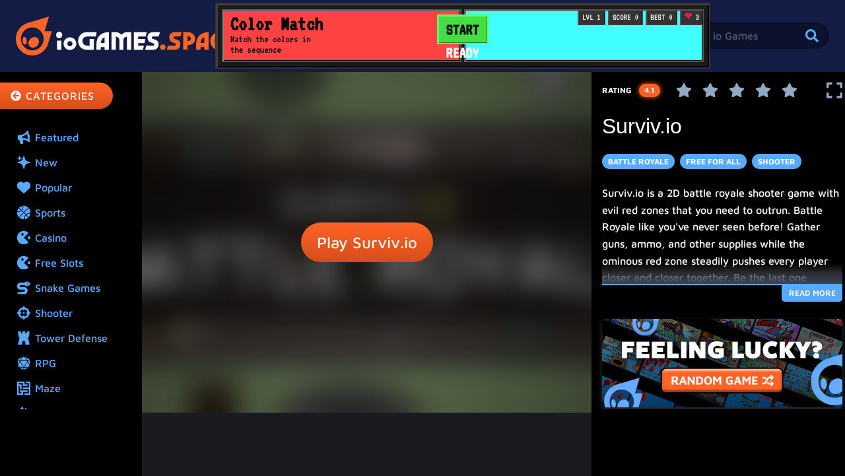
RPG (45, 363)
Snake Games (67, 288)
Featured (57, 137)
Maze (48, 388)
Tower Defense (71, 338)
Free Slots (59, 263)
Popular (53, 187)
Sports (50, 213)
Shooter (54, 313)
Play (367, 242)
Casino (51, 238)
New (46, 162)
